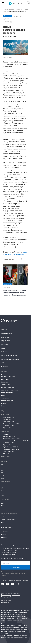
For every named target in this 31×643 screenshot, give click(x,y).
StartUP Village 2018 (8, 426)
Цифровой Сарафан (7, 527)
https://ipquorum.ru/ (20, 614)
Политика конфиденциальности (10, 595)
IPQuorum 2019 (7, 419)
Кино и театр (5, 379)
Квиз (3, 348)
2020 (2, 473)
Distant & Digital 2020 (9, 436)
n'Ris (2, 522)
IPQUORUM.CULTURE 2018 (10, 447)
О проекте (5, 366)
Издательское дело (7, 400)
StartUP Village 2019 (8, 417)
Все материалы (6, 333)
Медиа (3, 395)
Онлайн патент (5, 525)
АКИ (2, 363)
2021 (2, 470)
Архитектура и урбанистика (9, 390)
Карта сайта (5, 602)
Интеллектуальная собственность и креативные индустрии (12, 375)
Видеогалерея (5, 414)
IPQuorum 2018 (7, 428)
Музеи (3, 406)
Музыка (3, 403)
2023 (2, 465)
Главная (5, 9)
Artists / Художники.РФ (8, 519)
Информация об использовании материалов (14, 597)
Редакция (4, 537)
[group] (15, 280)
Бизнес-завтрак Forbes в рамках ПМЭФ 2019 (16, 441)
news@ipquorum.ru (10, 554)
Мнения (3, 534)
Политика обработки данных (10, 593)
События (4, 352)
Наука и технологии (7, 392)
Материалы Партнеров (9, 355)
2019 (2, 475)
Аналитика (5, 337)
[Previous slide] (22, 259)
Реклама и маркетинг (7, 387)
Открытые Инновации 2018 (11, 424)
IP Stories (4, 344)
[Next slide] (26, 259)
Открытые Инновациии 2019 (11, 438)
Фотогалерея (5, 431)
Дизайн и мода (5, 384)
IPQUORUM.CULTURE (9, 421)
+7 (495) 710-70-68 (10, 552)
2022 (2, 467)
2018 (2, 478)
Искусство (19, 9)
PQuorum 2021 (7, 434)
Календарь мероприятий (10, 359)
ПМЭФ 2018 (6, 453)
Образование (5, 398)
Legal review (5, 341)
